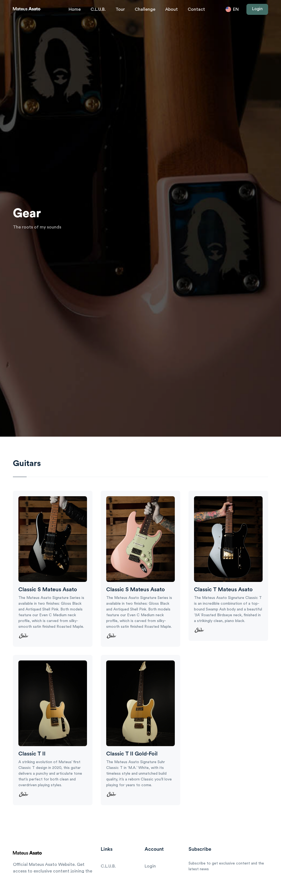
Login (257, 9)
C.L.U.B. (98, 9)
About (171, 9)
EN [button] (235, 9)
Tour (120, 9)
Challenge (145, 9)
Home (75, 9)
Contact (196, 9)
